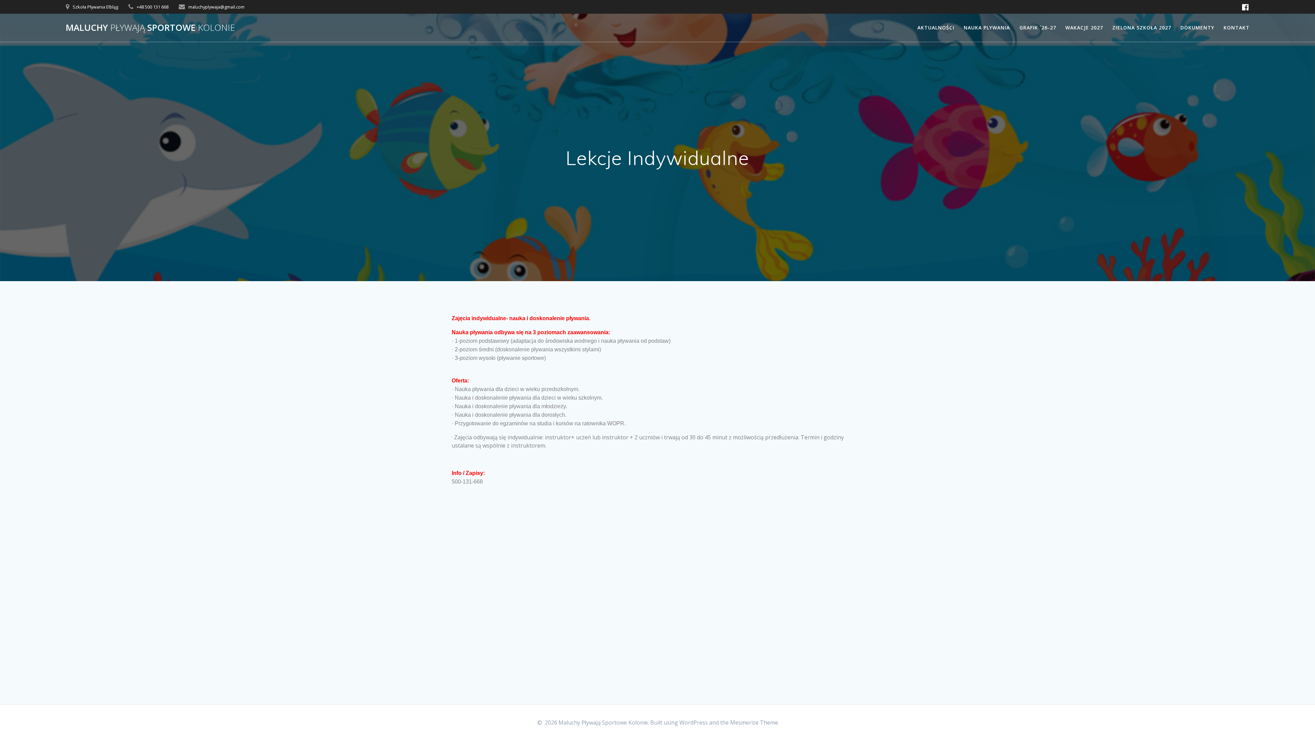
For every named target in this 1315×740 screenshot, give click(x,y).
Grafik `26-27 (1037, 27)
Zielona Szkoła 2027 (1141, 27)
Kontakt (1237, 27)
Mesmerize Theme (754, 722)
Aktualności (935, 27)
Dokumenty (1197, 27)
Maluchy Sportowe (150, 27)
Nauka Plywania (987, 27)
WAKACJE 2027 (1084, 27)
